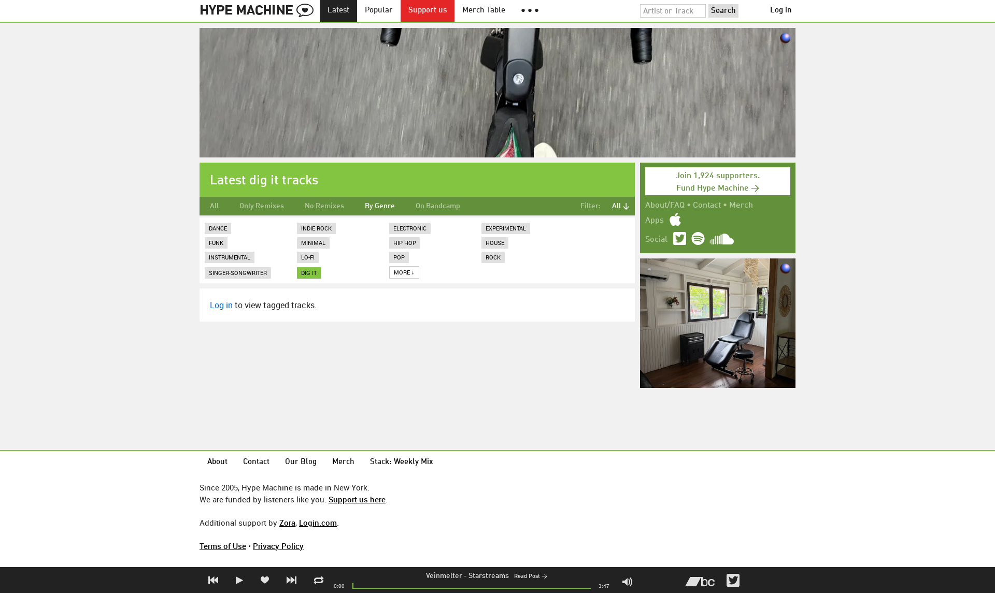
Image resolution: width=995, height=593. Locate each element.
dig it (309, 273)
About (217, 462)
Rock (493, 257)
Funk (216, 243)
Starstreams (488, 576)
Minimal (313, 243)
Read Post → (530, 577)
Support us (427, 11)
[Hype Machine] (260, 11)
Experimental (506, 228)
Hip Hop (404, 243)
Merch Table (483, 11)
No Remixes (324, 206)
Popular (379, 11)
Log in (781, 11)
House (495, 243)
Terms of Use (223, 546)
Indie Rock (316, 228)
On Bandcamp (438, 206)
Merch (741, 205)
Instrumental (229, 257)
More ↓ (404, 272)
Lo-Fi (308, 257)
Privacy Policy (278, 546)
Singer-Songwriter (238, 273)
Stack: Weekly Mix (401, 462)
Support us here (357, 499)
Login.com (318, 522)
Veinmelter (444, 576)
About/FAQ (665, 205)
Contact (707, 205)
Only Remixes (261, 206)
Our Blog (301, 462)
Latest (338, 11)
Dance (218, 228)
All (214, 206)
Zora (287, 522)
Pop (399, 257)
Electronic (410, 228)
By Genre (380, 206)
